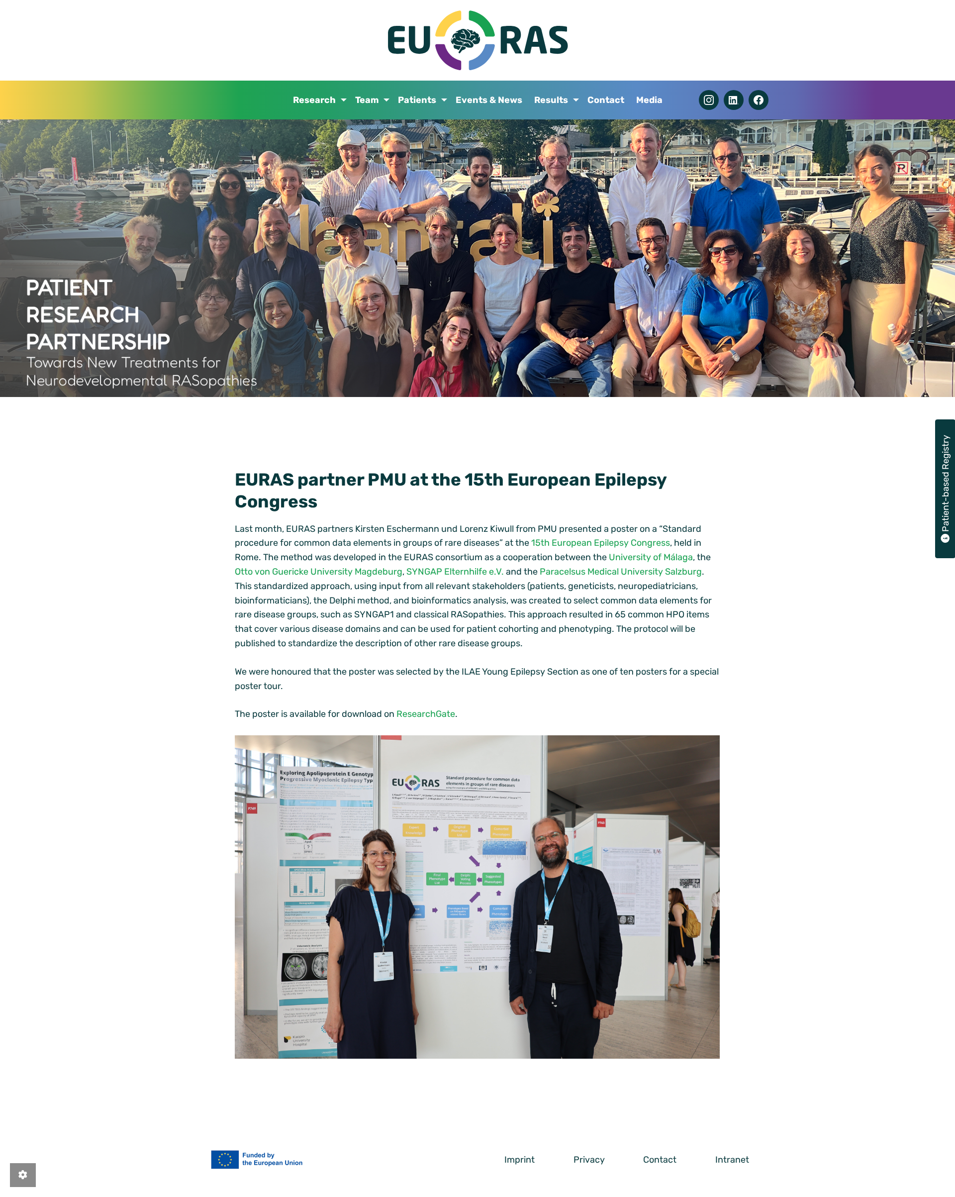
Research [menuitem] (314, 100)
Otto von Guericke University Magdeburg (318, 571)
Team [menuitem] (367, 100)
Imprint (519, 1159)
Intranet (732, 1159)
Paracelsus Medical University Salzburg (621, 571)
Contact (659, 1159)
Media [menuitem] (649, 100)
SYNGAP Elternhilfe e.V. (455, 571)
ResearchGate (425, 713)
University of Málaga (651, 557)
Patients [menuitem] (417, 100)
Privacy (589, 1159)
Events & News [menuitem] (489, 100)
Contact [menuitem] (605, 100)
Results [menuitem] (551, 100)
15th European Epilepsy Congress (600, 542)
